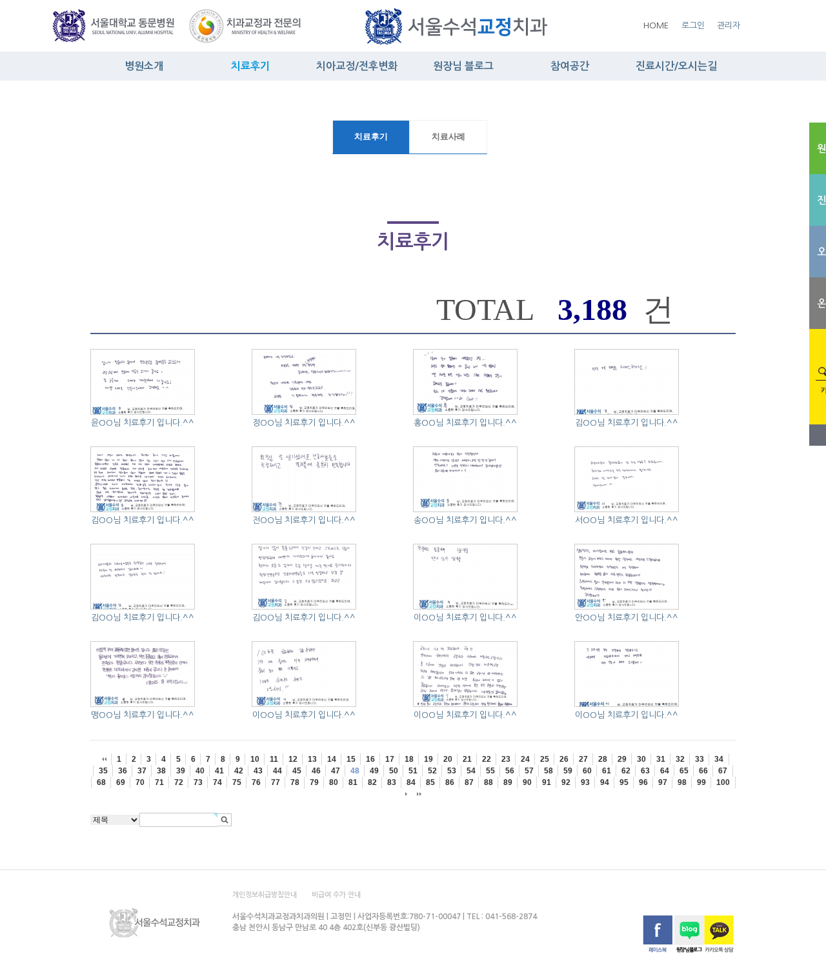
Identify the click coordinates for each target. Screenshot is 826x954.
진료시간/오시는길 (676, 66)
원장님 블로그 (463, 66)
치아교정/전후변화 (357, 66)
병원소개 (144, 66)
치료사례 (448, 136)
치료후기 (250, 66)
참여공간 (569, 66)
